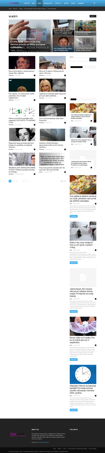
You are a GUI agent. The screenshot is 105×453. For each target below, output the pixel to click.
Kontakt (15, 8)
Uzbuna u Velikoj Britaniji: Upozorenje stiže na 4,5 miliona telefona (51, 145)
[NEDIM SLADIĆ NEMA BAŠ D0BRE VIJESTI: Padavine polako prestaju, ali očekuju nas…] (22, 159)
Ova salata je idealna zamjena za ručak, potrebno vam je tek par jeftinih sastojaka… (81, 116)
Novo (33, 3)
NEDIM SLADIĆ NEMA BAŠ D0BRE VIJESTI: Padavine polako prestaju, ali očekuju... (22, 170)
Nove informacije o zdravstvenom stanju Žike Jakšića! (21, 72)
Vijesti (40, 3)
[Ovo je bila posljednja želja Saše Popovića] (52, 109)
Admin (40, 172)
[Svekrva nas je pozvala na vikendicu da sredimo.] (85, 28)
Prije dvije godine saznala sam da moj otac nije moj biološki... (52, 169)
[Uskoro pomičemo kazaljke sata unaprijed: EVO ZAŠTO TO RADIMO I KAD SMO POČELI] (22, 109)
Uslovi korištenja (51, 8)
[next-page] (27, 181)
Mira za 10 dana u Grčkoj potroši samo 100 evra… (51, 72)
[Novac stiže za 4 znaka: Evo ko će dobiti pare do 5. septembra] (83, 326)
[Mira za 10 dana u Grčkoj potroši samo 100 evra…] (52, 62)
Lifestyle (57, 3)
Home (10, 8)
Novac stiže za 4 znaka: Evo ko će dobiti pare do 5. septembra (82, 340)
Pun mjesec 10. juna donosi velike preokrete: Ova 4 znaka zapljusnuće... (21, 96)
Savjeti (73, 3)
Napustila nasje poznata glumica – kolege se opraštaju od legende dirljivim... (22, 145)
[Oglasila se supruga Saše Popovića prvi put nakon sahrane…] (52, 85)
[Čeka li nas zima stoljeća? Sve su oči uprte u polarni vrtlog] (83, 136)
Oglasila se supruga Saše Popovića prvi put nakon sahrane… (52, 95)
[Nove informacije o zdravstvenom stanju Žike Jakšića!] (22, 62)
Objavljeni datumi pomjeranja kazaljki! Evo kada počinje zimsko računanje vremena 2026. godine (83, 389)
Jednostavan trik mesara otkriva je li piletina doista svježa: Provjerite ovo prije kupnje (81, 163)
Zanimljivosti (48, 3)
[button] (94, 3)
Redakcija (12, 50)
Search (71, 57)
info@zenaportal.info (43, 442)
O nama (20, 8)
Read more (73, 216)
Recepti (66, 3)
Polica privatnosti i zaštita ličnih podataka (35, 8)
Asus (72, 120)
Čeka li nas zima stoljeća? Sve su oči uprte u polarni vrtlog (81, 140)
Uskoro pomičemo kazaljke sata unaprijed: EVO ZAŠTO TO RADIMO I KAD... (22, 120)
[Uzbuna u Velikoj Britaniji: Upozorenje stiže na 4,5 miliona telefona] (52, 134)
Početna (27, 3)
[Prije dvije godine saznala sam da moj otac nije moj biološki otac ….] (52, 159)
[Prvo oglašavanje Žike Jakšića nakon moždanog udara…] (63, 44)
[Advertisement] (83, 82)
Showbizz (81, 3)
